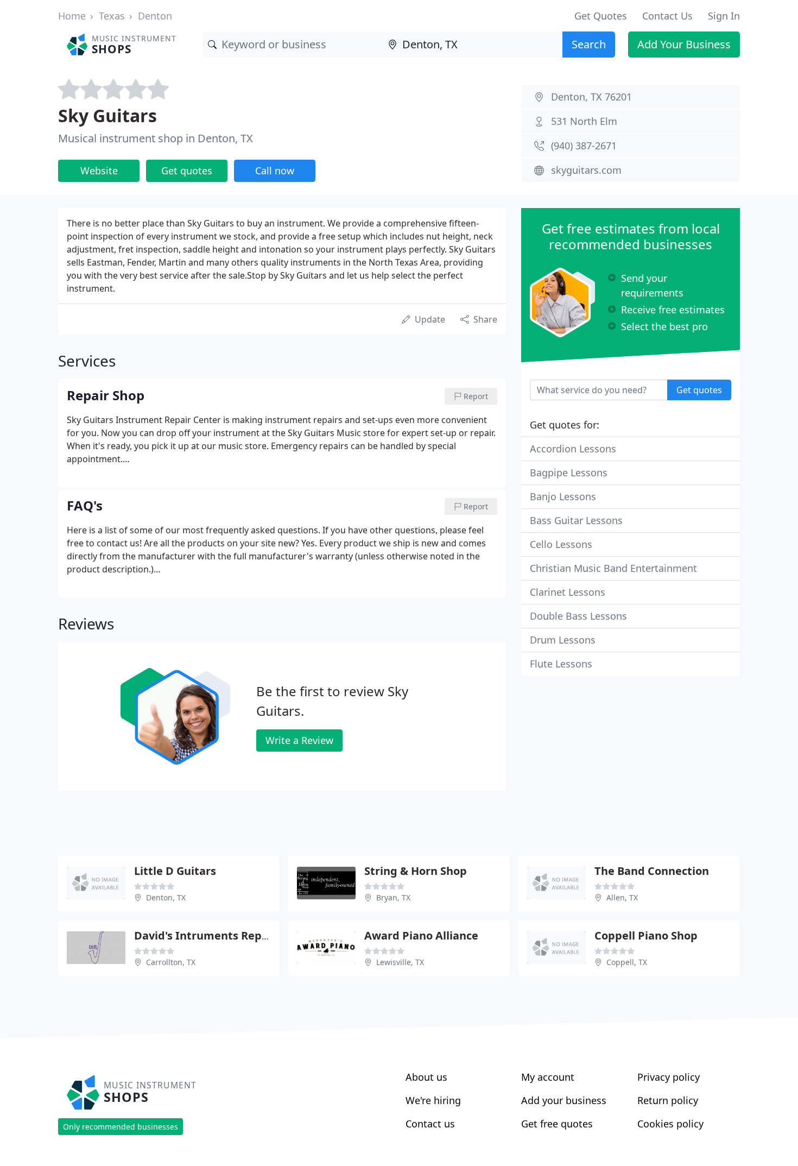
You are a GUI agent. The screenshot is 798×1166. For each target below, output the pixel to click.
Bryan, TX (393, 897)
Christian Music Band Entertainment (613, 568)
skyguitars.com (586, 170)
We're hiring (433, 1100)
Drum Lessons (563, 639)
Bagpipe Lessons (568, 472)
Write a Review (299, 740)
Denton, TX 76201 (591, 96)
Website (99, 170)
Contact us (430, 1123)
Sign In (724, 15)
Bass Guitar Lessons (576, 520)
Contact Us (667, 15)
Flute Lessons (561, 663)
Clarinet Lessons (567, 591)
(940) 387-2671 (584, 145)
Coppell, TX (626, 962)
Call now (274, 170)
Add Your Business (684, 44)
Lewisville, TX (400, 962)
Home (72, 15)
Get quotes (186, 170)
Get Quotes (600, 15)
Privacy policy (668, 1076)
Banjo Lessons (563, 496)
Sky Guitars (107, 115)
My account (547, 1076)
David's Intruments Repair (205, 935)
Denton (155, 15)
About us (426, 1076)
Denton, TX (166, 897)
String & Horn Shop (415, 871)
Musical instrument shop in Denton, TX (155, 138)
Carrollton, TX (170, 962)
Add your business (563, 1100)
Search (589, 44)
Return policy (667, 1100)
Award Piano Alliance (421, 935)
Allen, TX (622, 897)
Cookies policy (670, 1123)
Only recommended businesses (120, 1126)
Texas (112, 15)
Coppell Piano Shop (646, 935)
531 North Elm (584, 121)
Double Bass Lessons (578, 615)
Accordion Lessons (573, 448)
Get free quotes (557, 1123)
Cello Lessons (561, 544)
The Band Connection (651, 871)
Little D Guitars (175, 871)
